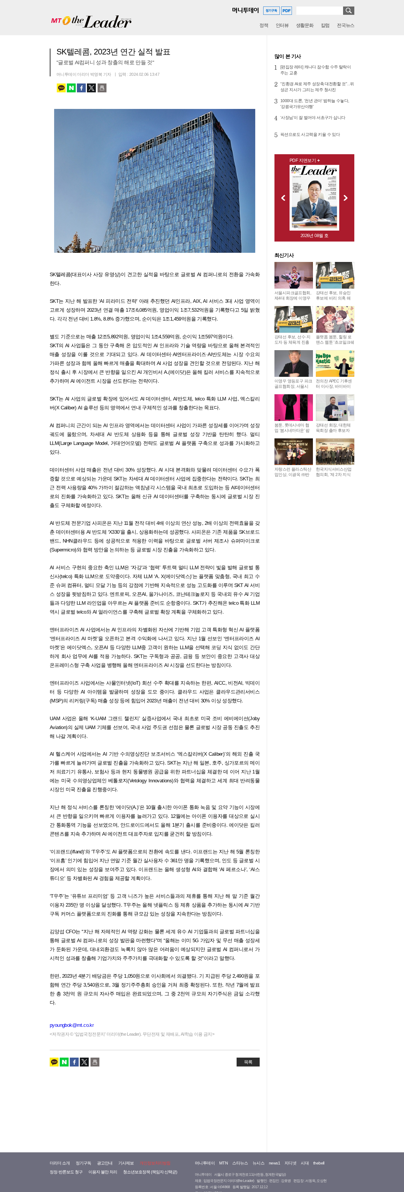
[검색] (348, 11)
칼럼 (325, 25)
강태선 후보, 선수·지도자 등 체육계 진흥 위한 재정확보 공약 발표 (292, 344)
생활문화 (304, 25)
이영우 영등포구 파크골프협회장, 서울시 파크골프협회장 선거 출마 (293, 389)
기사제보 (126, 1163)
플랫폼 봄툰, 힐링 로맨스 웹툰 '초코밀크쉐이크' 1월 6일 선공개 (335, 342)
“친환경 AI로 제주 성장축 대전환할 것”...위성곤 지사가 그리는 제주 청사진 (317, 86)
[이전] (281, 198)
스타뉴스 (240, 1163)
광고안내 (104, 1163)
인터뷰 (282, 25)
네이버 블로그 (71, 87)
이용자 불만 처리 (102, 1172)
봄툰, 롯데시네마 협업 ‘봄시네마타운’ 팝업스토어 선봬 (292, 430)
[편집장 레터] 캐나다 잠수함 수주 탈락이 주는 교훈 (315, 70)
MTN (223, 1163)
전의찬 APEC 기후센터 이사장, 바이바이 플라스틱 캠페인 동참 (334, 386)
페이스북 (81, 87)
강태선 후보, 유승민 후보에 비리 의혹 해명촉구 (333, 298)
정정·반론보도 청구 (66, 1172)
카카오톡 (61, 87)
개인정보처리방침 (155, 1163)
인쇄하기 (102, 87)
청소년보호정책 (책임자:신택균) (150, 1172)
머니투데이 (205, 1163)
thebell (318, 1163)
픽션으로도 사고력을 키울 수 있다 (310, 134)
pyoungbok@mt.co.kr (72, 1025)
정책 (263, 25)
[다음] (347, 198)
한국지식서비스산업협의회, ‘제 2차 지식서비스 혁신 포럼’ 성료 (334, 477)
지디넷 (290, 1163)
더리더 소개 (60, 1163)
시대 (305, 1163)
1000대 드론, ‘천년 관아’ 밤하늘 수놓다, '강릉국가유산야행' (314, 103)
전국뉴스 (345, 25)
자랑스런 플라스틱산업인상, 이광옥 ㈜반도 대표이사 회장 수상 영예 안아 (292, 477)
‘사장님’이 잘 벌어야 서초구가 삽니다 (312, 117)
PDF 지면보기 (303, 160)
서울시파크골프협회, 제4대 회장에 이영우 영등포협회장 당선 (292, 298)
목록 (248, 1061)
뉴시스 (258, 1163)
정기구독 (83, 1163)
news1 (274, 1163)
